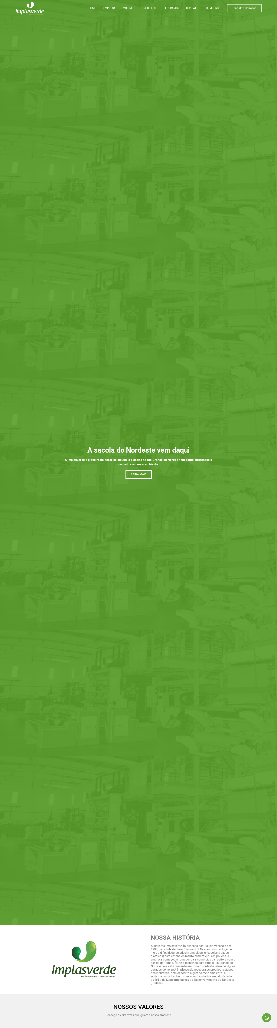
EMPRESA (109, 8)
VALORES (128, 8)
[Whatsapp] (266, 1017)
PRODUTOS (149, 8)
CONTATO (192, 8)
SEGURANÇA (171, 8)
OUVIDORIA (212, 8)
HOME (92, 8)
